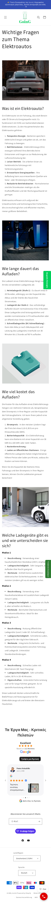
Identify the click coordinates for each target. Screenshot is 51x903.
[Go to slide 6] (29, 797)
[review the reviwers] (11, 776)
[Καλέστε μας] (44, 896)
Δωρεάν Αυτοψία (47, 280)
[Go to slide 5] (27, 797)
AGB (36, 897)
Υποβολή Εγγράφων (48, 569)
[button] (5, 17)
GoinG (14, 893)
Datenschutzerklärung (24, 897)
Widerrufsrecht (39, 893)
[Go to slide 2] (21, 797)
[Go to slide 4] (25, 797)
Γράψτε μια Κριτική (30, 759)
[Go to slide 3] (23, 797)
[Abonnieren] (39, 821)
